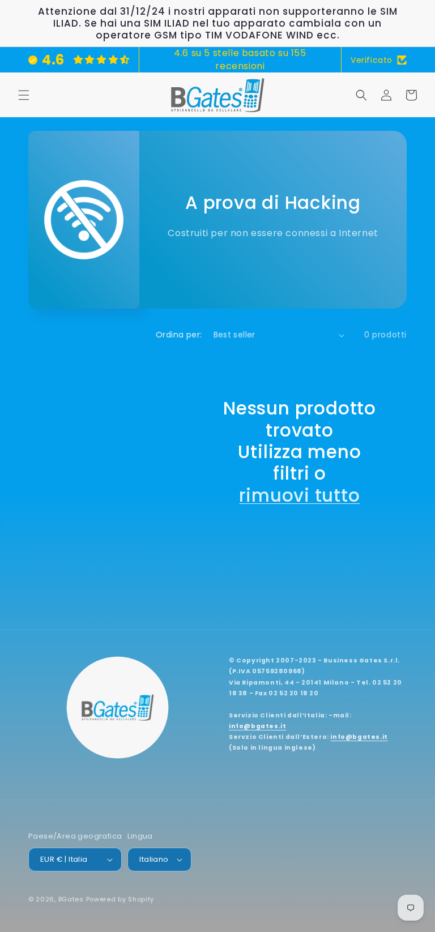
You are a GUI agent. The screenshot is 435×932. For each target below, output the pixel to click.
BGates (71, 899)
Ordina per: (179, 334)
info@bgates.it (257, 726)
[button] (23, 95)
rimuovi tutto (299, 495)
